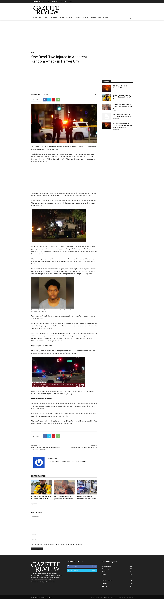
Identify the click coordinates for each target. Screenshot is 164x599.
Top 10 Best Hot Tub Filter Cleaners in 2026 (83, 447)
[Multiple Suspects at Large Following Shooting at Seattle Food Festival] (87, 487)
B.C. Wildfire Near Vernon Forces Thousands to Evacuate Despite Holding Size (122, 125)
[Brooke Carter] (39, 462)
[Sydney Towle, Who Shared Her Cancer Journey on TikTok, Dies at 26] (64, 487)
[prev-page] (32, 504)
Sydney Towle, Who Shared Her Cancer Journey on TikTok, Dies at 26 (63, 498)
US (32, 52)
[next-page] (35, 504)
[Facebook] (45, 99)
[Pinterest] (53, 99)
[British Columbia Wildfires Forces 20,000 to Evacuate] (106, 88)
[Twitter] (49, 99)
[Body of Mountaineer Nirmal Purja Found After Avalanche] (106, 116)
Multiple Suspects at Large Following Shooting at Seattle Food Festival (86, 498)
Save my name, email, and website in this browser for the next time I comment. (58, 544)
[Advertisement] (82, 34)
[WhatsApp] (58, 99)
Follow (94, 570)
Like (95, 566)
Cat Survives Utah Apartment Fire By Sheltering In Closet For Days (122, 97)
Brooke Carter (36, 94)
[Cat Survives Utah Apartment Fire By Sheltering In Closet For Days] (41, 487)
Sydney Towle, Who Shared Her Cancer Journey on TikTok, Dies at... (122, 106)
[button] (130, 18)
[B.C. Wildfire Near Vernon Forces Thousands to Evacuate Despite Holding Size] (106, 125)
